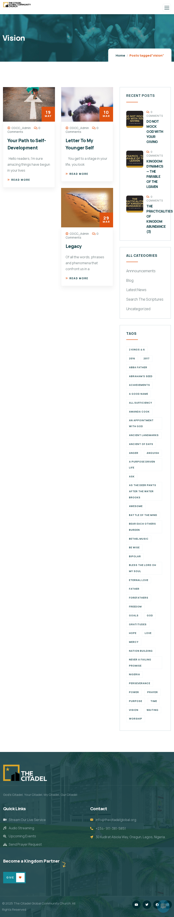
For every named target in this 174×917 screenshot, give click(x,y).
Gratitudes (138, 624)
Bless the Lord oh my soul (142, 568)
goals (134, 615)
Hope (132, 633)
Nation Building (141, 650)
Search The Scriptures (144, 299)
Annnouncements (141, 270)
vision (133, 709)
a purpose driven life (142, 464)
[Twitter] (147, 904)
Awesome (136, 506)
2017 (146, 358)
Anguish (153, 452)
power (134, 692)
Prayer (152, 692)
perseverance (139, 683)
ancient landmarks (144, 435)
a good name (138, 393)
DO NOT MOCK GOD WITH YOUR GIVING (154, 131)
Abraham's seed (141, 376)
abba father (138, 367)
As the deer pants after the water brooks (142, 491)
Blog (129, 280)
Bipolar (135, 556)
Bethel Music (139, 538)
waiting (153, 709)
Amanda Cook (139, 411)
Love (148, 633)
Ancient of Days (141, 444)
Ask (132, 476)
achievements (139, 384)
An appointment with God (141, 423)
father (134, 588)
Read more (20, 180)
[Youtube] (136, 904)
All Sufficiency (140, 402)
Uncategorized (138, 308)
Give (10, 877)
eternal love (138, 580)
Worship (135, 718)
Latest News (136, 289)
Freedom (135, 606)
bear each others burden (142, 526)
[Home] (25, 773)
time (153, 701)
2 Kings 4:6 (137, 349)
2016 (132, 358)
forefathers (138, 597)
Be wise (134, 547)
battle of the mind (143, 515)
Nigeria (134, 674)
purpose (135, 701)
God (150, 615)
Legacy (74, 246)
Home (120, 55)
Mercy (134, 641)
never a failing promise (140, 662)
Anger (133, 452)
